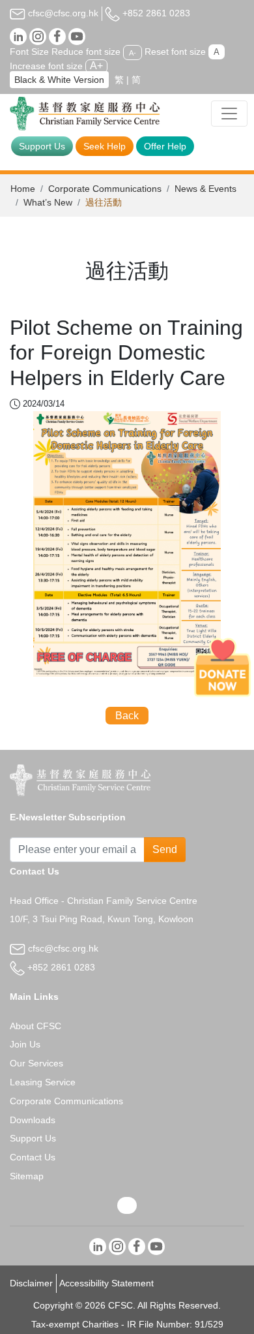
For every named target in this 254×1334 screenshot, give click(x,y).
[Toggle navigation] (229, 114)
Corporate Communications (105, 188)
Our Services (36, 1063)
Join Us (25, 1044)
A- (132, 52)
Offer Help (165, 146)
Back (127, 715)
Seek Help (104, 146)
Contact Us (32, 1157)
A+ (96, 65)
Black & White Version (59, 79)
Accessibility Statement (106, 1283)
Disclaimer (31, 1283)
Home (22, 188)
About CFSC (35, 1026)
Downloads (32, 1120)
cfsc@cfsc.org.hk (61, 13)
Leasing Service (43, 1082)
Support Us (42, 146)
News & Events (205, 188)
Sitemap (27, 1176)
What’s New (47, 202)
